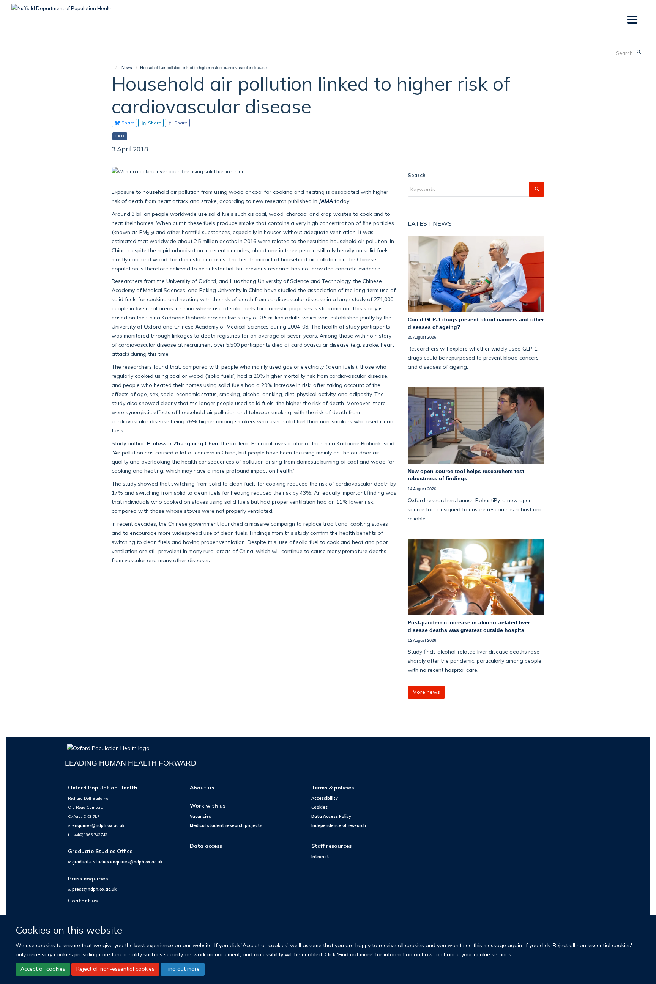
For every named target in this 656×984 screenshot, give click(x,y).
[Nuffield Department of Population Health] (62, 6)
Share (127, 123)
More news (426, 691)
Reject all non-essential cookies (115, 968)
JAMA (326, 201)
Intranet (320, 856)
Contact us (83, 900)
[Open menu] (632, 20)
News (126, 67)
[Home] (113, 67)
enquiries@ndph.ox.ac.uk (98, 825)
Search (417, 175)
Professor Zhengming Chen (182, 443)
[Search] (639, 52)
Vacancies (200, 816)
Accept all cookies (42, 968)
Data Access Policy (331, 816)
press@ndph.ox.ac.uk (94, 889)
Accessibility (324, 798)
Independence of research (338, 825)
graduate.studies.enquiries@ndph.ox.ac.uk (117, 862)
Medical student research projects (226, 825)
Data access (206, 846)
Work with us (208, 805)
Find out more (183, 968)
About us (202, 787)
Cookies (319, 807)
